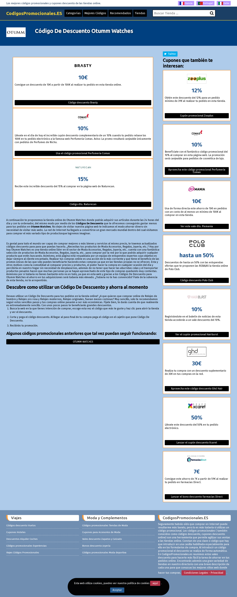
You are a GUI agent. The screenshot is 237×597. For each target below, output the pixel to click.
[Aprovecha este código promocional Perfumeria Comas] (197, 133)
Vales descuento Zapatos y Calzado (102, 539)
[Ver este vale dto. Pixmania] (197, 190)
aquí (155, 583)
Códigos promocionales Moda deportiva (104, 552)
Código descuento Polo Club (196, 280)
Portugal (208, 3)
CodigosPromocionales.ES (34, 13)
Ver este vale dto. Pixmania (197, 226)
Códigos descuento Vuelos (21, 525)
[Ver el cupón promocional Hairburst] (197, 298)
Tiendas (140, 13)
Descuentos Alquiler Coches (22, 539)
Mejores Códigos (95, 13)
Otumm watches (83, 341)
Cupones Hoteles (15, 532)
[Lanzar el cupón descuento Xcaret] (197, 406)
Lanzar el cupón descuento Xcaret (196, 442)
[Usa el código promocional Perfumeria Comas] (83, 117)
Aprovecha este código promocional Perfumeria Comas (196, 171)
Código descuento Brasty (83, 102)
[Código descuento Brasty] (83, 66)
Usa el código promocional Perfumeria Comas (83, 153)
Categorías (73, 13)
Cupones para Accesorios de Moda (101, 532)
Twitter (171, 53)
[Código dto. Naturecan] (83, 168)
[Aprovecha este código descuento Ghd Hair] (197, 352)
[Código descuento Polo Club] (197, 244)
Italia (226, 3)
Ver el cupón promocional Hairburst (196, 334)
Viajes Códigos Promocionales (22, 552)
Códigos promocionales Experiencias (26, 545)
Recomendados (120, 13)
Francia (188, 3)
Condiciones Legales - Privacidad (203, 572)
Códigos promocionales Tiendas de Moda (105, 525)
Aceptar (117, 590)
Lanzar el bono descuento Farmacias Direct (196, 496)
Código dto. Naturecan (83, 204)
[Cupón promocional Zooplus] (197, 79)
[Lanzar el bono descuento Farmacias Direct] (197, 460)
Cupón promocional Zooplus (196, 115)
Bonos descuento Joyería (96, 545)
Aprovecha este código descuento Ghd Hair (196, 388)
